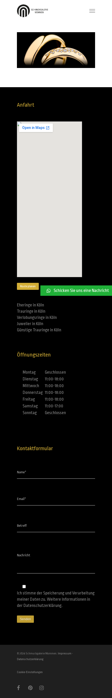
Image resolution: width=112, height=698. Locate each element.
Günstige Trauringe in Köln (39, 330)
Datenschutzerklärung (42, 605)
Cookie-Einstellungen (30, 672)
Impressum (64, 653)
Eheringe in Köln (30, 305)
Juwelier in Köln (30, 323)
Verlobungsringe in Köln (37, 317)
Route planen (28, 286)
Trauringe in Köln (31, 311)
